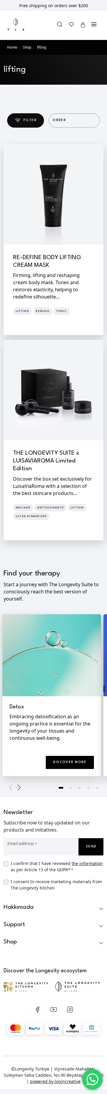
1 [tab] (61, 788)
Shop (27, 47)
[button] (60, 25)
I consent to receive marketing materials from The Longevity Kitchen (56, 885)
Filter (30, 120)
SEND (91, 846)
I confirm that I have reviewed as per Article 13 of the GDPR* (57, 866)
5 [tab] (97, 788)
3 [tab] (79, 788)
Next (17, 787)
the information (87, 863)
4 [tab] (88, 788)
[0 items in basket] (82, 25)
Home (12, 47)
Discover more (69, 762)
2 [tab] (70, 788)
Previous (11, 787)
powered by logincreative (55, 1081)
